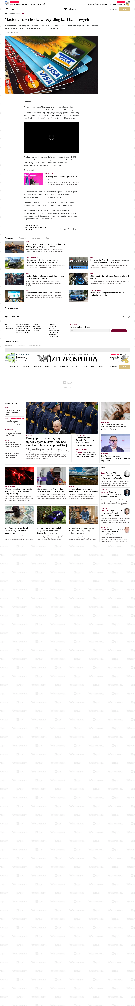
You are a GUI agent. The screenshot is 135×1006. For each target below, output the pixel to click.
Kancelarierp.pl (53, 332)
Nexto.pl (51, 328)
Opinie (103, 468)
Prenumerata (37, 328)
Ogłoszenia (36, 326)
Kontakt (7, 326)
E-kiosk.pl (52, 324)
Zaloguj (124, 9)
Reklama (35, 324)
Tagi (47, 238)
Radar (93, 366)
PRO (54, 366)
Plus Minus (75, 366)
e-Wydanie (113, 9)
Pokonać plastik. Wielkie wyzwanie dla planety (61, 178)
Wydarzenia (26, 366)
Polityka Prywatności (22, 324)
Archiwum (36, 330)
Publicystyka (64, 366)
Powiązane (9, 238)
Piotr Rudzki (28, 101)
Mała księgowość (54, 330)
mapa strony (8, 345)
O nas (6, 324)
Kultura (85, 366)
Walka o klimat (49, 173)
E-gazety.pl (52, 326)
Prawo (47, 366)
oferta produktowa (35, 345)
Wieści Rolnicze (53, 334)
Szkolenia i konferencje (12, 341)
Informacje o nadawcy (23, 330)
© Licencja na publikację (31, 225)
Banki (22, 13)
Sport (101, 366)
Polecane (22, 238)
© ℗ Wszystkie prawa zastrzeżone (35, 227)
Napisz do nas (9, 328)
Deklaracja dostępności (23, 332)
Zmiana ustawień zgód (23, 326)
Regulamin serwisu (22, 328)
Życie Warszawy (54, 336)
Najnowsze (36, 238)
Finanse (17, 13)
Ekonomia (72, 9)
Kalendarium (21, 345)
